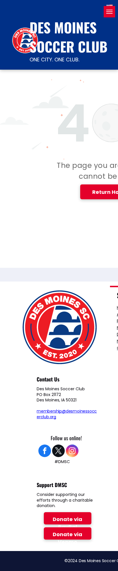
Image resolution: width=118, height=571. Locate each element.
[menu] (109, 11)
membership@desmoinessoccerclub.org (67, 414)
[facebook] (44, 452)
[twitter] (58, 452)
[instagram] (72, 452)
